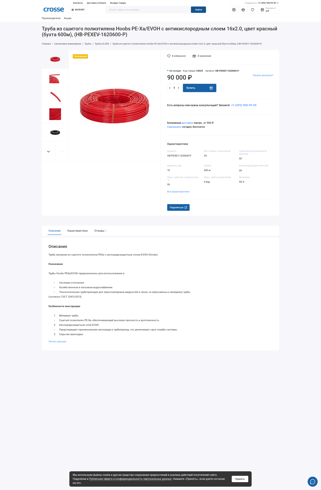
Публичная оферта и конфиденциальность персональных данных (130, 478)
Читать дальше (57, 341)
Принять (240, 479)
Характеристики (77, 230)
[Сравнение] (243, 10)
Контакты (78, 3)
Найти (198, 9)
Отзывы (100, 230)
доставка (187, 122)
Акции (67, 18)
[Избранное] (252, 10)
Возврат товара (118, 3)
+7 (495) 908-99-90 (260, 3)
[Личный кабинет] (234, 10)
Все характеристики (178, 191)
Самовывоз (174, 126)
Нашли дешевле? (263, 75)
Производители (51, 18)
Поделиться (176, 207)
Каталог (80, 9)
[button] (48, 152)
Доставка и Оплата (96, 3)
